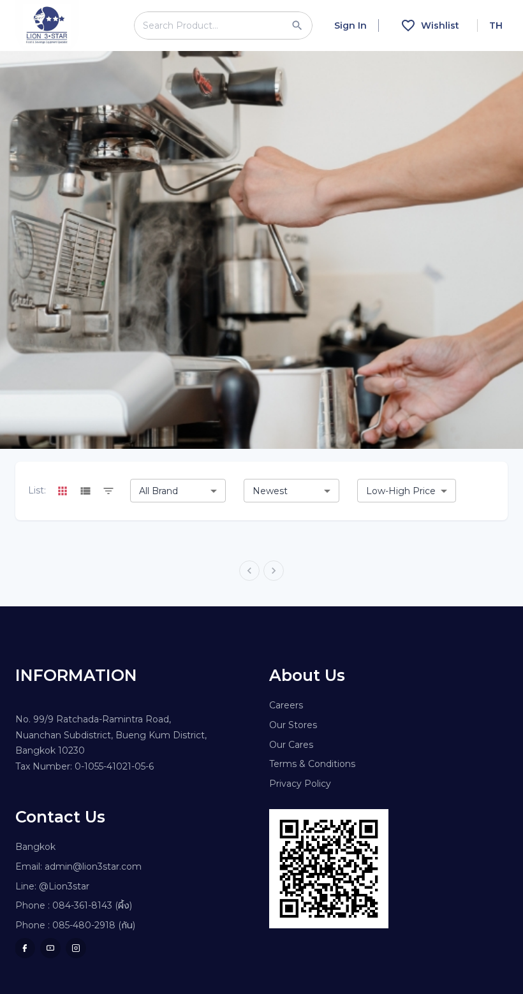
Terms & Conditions (312, 764)
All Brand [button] (158, 491)
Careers (286, 705)
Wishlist (440, 25)
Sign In (350, 25)
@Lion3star (64, 886)
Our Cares (291, 744)
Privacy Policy (300, 783)
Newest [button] (270, 491)
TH (496, 25)
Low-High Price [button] (401, 491)
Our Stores (293, 725)
